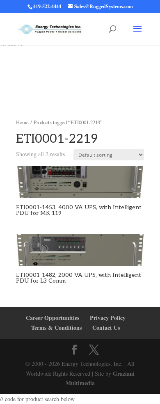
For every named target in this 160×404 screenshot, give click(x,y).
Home (22, 122)
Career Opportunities (52, 317)
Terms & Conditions (56, 327)
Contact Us (106, 327)
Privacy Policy (108, 317)
